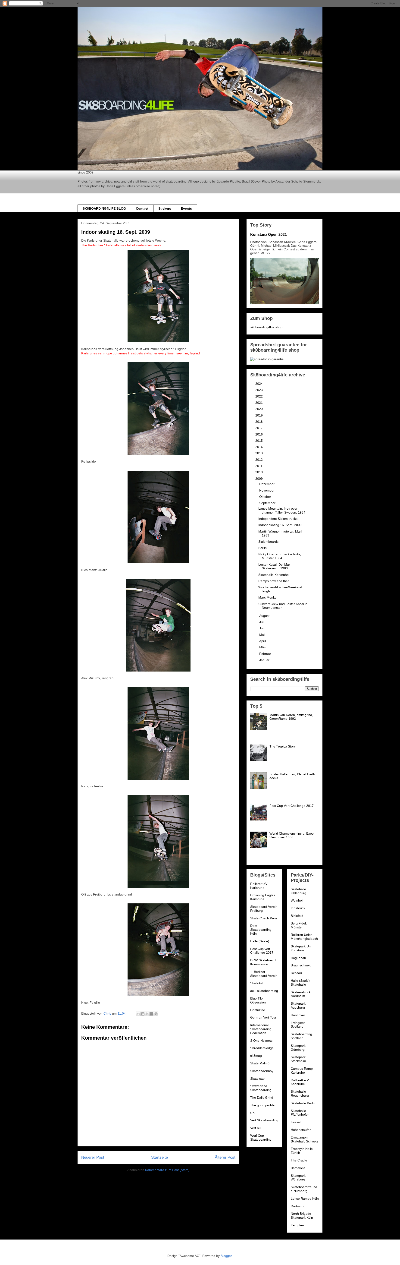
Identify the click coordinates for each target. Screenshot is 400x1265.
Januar (264, 660)
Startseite (159, 1157)
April (263, 641)
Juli (262, 622)
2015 (259, 440)
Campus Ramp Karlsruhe (302, 1070)
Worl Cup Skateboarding (261, 1137)
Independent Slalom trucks (277, 519)
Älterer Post (225, 1157)
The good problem (263, 1105)
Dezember (267, 484)
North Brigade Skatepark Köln (302, 1215)
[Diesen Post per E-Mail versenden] (138, 1014)
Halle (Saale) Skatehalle (300, 982)
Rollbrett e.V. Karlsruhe (300, 1082)
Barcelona (298, 1168)
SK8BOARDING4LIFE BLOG (104, 208)
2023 (259, 390)
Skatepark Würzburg (298, 1177)
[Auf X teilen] (147, 1014)
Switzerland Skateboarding (261, 1088)
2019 (259, 415)
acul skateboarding (264, 991)
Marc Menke (267, 597)
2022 (259, 396)
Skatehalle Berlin (303, 1103)
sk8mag (256, 1055)
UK (252, 1113)
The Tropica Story (282, 746)
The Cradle (299, 1160)
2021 (259, 402)
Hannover (298, 1015)
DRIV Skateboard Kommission (263, 962)
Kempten (297, 1225)
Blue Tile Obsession (258, 1000)
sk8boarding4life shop (266, 327)
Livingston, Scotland (298, 1024)
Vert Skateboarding (264, 1120)
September (267, 503)
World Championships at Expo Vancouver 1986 (291, 835)
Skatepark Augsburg (298, 1005)
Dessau (296, 973)
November (267, 490)
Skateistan (258, 1078)
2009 (259, 478)
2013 (259, 453)
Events (186, 208)
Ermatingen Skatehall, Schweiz (304, 1139)
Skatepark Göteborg (298, 1047)
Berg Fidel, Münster (299, 925)
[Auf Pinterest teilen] (156, 1014)
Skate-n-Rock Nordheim (301, 994)
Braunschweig (301, 965)
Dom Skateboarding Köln (261, 929)
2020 (259, 409)
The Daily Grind (261, 1097)
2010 (259, 472)
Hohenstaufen (301, 1130)
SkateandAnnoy (261, 1071)
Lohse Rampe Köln (305, 1198)
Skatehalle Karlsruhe (273, 575)
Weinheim (298, 900)
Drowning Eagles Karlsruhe (262, 897)
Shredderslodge (262, 1048)
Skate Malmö (259, 1063)
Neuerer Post (92, 1157)
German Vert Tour (263, 1017)
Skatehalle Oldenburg (298, 891)
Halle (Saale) (259, 941)
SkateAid (256, 983)
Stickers (164, 208)
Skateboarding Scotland (301, 1036)
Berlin (262, 548)
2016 (259, 434)
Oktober (265, 496)
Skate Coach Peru (263, 918)
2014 (259, 447)
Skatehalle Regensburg (300, 1093)
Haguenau (298, 958)
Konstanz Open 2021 (268, 234)
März (263, 647)
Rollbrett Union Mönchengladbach (304, 936)
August (264, 616)
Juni (262, 628)
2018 (259, 421)
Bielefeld (297, 916)
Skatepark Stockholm (298, 1059)
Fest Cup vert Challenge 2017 (261, 951)
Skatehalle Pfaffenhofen (300, 1113)
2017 (259, 428)
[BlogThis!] (143, 1014)
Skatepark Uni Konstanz (301, 948)
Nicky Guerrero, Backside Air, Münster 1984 (279, 556)
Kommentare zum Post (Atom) (167, 1170)
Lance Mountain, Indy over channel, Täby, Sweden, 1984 (281, 510)
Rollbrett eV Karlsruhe (258, 886)
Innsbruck (298, 908)
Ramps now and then (274, 581)
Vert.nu (255, 1128)
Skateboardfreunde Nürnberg (304, 1189)
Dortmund (298, 1206)
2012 (259, 459)
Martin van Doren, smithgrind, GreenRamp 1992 (291, 717)
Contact (142, 208)
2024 (259, 383)
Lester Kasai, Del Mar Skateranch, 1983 (274, 566)
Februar (265, 654)
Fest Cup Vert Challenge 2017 (291, 806)
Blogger (226, 1256)
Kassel (295, 1122)
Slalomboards (268, 541)
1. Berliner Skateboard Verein (263, 974)
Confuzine (257, 1010)
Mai (262, 635)
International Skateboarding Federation (261, 1029)
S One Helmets (261, 1040)
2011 (259, 466)
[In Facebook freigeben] (151, 1014)
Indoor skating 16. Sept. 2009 (280, 525)
